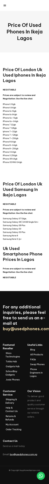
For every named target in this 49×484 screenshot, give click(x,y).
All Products (36, 354)
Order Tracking (13, 429)
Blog (32, 349)
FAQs (33, 359)
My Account (12, 424)
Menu (5, 5)
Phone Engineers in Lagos (36, 372)
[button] (41, 476)
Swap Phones (37, 364)
